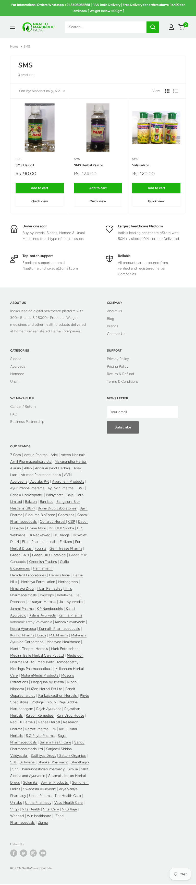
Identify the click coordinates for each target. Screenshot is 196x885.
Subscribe (123, 427)
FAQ (13, 414)
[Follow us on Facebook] (13, 853)
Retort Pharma (36, 729)
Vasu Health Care (68, 802)
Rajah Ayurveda (48, 709)
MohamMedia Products (40, 675)
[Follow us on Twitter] (23, 853)
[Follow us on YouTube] (42, 853)
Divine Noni (36, 528)
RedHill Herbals (22, 722)
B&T (81, 488)
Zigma (43, 822)
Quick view (39, 201)
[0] (181, 27)
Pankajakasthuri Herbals (58, 695)
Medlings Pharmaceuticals (31, 669)
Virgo (14, 809)
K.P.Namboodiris (50, 609)
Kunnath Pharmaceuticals (59, 628)
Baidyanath (55, 495)
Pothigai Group (44, 702)
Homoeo (17, 374)
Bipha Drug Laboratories (57, 508)
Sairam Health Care (55, 742)
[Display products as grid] (167, 91)
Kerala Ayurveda (23, 628)
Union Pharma (40, 796)
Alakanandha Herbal (71, 461)
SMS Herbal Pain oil (88, 165)
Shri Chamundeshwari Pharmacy (38, 769)
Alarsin (15, 468)
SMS (18, 159)
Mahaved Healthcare (64, 642)
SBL (13, 762)
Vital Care (51, 809)
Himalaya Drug (22, 588)
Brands (112, 326)
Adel (54, 455)
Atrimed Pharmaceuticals (41, 475)
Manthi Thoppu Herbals (29, 649)
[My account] (171, 27)
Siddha (15, 359)
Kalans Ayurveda (42, 615)
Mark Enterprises (64, 649)
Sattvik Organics (72, 755)
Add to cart (39, 188)
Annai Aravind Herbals (52, 468)
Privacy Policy (118, 359)
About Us (114, 311)
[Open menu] (12, 27)
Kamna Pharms (70, 615)
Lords (41, 635)
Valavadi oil (140, 165)
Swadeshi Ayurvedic (39, 789)
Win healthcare (39, 816)
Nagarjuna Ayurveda (47, 682)
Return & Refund (120, 374)
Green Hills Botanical (49, 555)
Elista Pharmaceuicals (39, 542)
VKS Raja (69, 809)
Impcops (47, 595)
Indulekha (65, 595)
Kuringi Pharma (22, 635)
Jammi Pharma (22, 609)
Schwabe (28, 762)
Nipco (72, 682)
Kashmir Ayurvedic (70, 622)
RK (53, 729)
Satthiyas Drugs (43, 755)
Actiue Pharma (35, 455)
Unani (14, 381)
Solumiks (30, 782)
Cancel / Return (23, 406)
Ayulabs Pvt (39, 481)
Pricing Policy (117, 366)
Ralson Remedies (40, 715)
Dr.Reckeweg (39, 535)
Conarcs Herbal (53, 521)
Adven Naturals (73, 455)
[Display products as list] (175, 91)
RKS (62, 729)
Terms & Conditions (123, 381)
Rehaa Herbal (49, 722)
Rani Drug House (70, 715)
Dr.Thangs (61, 535)
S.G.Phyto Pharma (40, 735)
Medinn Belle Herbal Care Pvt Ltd (37, 655)
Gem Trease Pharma (66, 548)
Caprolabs (66, 515)
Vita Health (31, 809)
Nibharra (17, 689)
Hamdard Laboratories (28, 575)
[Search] (152, 27)
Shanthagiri (80, 762)
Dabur (83, 521)
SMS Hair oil (25, 165)
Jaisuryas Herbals (42, 602)
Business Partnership (27, 422)
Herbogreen (68, 582)
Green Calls (19, 555)
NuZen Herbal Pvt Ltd (45, 689)
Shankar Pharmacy (53, 762)
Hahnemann (43, 568)
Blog (110, 319)
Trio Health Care (68, 796)
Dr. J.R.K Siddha (61, 528)
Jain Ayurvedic (71, 602)
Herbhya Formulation (38, 582)
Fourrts (40, 548)
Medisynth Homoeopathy (58, 662)
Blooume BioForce (40, 515)
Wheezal (17, 816)
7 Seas (15, 455)
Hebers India (59, 575)
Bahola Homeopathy (26, 495)
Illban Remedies (49, 588)
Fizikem (66, 542)
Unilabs (16, 802)
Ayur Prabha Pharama (27, 488)
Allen (28, 468)
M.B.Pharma (58, 635)
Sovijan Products (55, 782)
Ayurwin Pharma (61, 488)
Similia (72, 769)
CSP (71, 521)
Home (14, 46)
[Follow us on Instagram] (33, 853)
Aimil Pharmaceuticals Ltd (31, 461)
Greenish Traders (43, 562)
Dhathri (18, 528)
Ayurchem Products (68, 481)
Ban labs (46, 501)
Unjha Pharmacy (38, 802)
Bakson (31, 501)
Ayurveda (17, 366)
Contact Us (116, 334)
